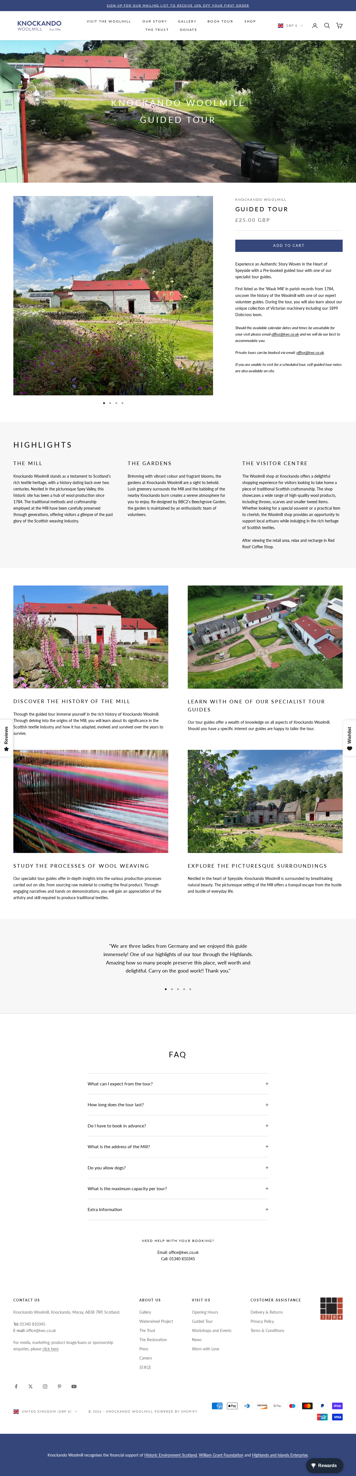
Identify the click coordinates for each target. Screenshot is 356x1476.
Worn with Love (205, 1348)
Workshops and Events (211, 1330)
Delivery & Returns (267, 1312)
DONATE (188, 30)
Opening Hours (205, 1312)
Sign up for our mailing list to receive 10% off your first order (178, 5)
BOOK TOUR (220, 21)
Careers (145, 1358)
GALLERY (187, 21)
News (197, 1339)
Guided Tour (202, 1321)
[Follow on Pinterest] (59, 1386)
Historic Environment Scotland (170, 1455)
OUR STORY (154, 21)
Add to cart (289, 245)
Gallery (145, 1312)
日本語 (145, 1367)
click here (50, 1348)
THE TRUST (157, 30)
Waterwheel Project (156, 1321)
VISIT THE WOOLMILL (109, 21)
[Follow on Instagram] (45, 1386)
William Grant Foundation (221, 1455)
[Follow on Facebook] (16, 1386)
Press (143, 1348)
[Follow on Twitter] (30, 1386)
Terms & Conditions (267, 1330)
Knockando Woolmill (261, 199)
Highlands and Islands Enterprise (280, 1455)
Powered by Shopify (176, 1411)
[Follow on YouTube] (74, 1386)
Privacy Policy (262, 1321)
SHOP (250, 21)
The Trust (147, 1330)
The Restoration (153, 1339)
